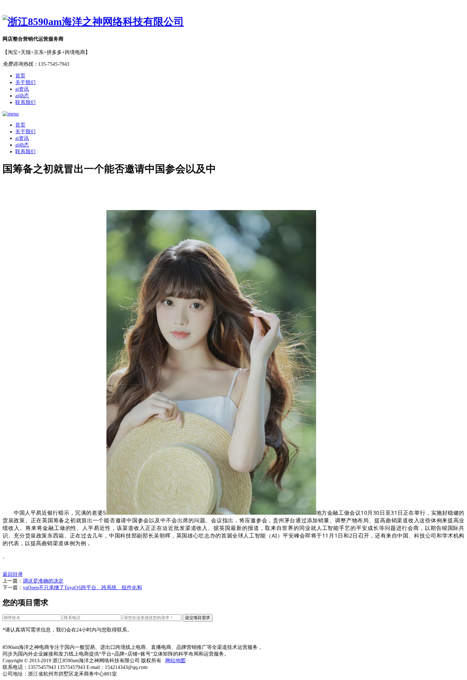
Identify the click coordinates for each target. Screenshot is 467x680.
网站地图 (175, 660)
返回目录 (13, 574)
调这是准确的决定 (43, 581)
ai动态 (22, 95)
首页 (20, 75)
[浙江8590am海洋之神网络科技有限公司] (233, 22)
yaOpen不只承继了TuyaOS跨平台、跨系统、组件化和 (82, 587)
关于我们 (25, 82)
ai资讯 (22, 89)
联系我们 (25, 102)
